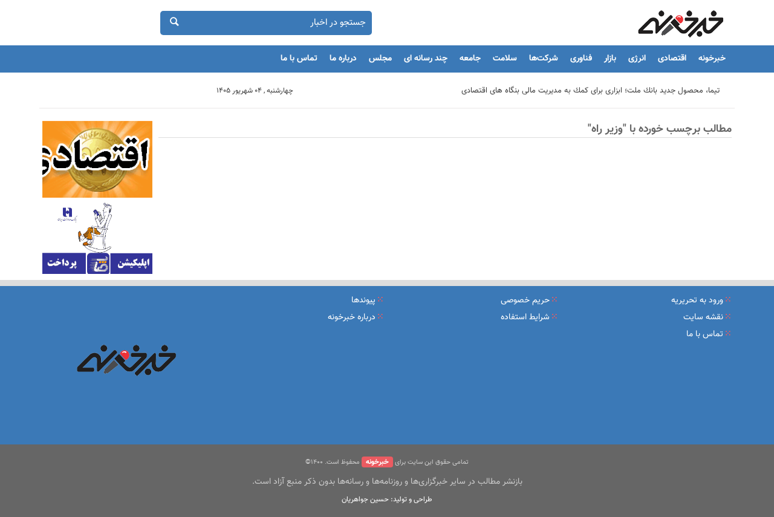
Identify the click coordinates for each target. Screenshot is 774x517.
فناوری (581, 58)
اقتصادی (672, 58)
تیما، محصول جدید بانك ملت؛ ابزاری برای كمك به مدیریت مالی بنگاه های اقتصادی (590, 91)
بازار (610, 58)
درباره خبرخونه (352, 317)
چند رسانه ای (425, 58)
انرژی (637, 58)
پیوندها (363, 300)
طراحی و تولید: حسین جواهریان (387, 499)
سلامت (505, 58)
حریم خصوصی (525, 300)
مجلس (380, 58)
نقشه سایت (703, 317)
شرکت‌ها (543, 58)
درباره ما (343, 58)
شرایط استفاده (525, 317)
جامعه (470, 58)
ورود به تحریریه (697, 300)
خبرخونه (712, 58)
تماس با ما (299, 58)
